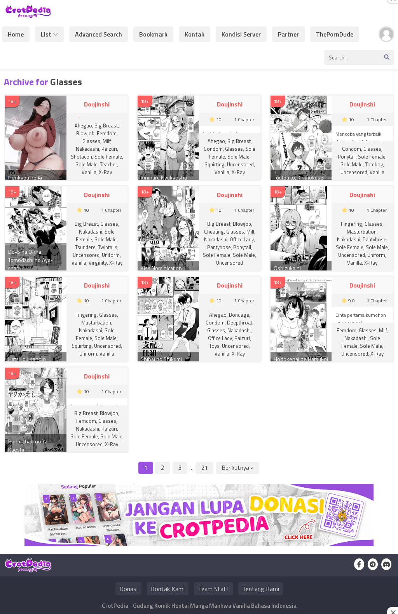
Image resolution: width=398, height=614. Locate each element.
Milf (106, 141)
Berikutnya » (237, 467)
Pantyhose (219, 247)
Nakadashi (87, 149)
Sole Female (108, 156)
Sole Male (86, 164)
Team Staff (213, 588)
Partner (288, 34)
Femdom (107, 133)
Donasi (128, 588)
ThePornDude (334, 34)
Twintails (107, 247)
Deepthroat (239, 322)
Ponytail (347, 156)
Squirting (214, 164)
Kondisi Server (241, 34)
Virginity (98, 263)
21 (204, 467)
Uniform (111, 255)
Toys (214, 346)
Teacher (108, 164)
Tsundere (85, 247)
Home (16, 34)
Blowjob (85, 133)
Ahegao (83, 125)
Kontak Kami (168, 588)
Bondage (239, 315)
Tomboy (374, 164)
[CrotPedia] (28, 15)
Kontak (194, 34)
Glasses (91, 141)
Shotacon (81, 156)
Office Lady (242, 239)
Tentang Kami (260, 588)
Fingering (351, 224)
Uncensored (240, 164)
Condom (213, 149)
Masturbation (362, 231)
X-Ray (105, 172)
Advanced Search (98, 34)
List (46, 34)
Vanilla (89, 172)
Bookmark (153, 34)
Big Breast (106, 125)
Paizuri (109, 149)
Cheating (214, 231)
